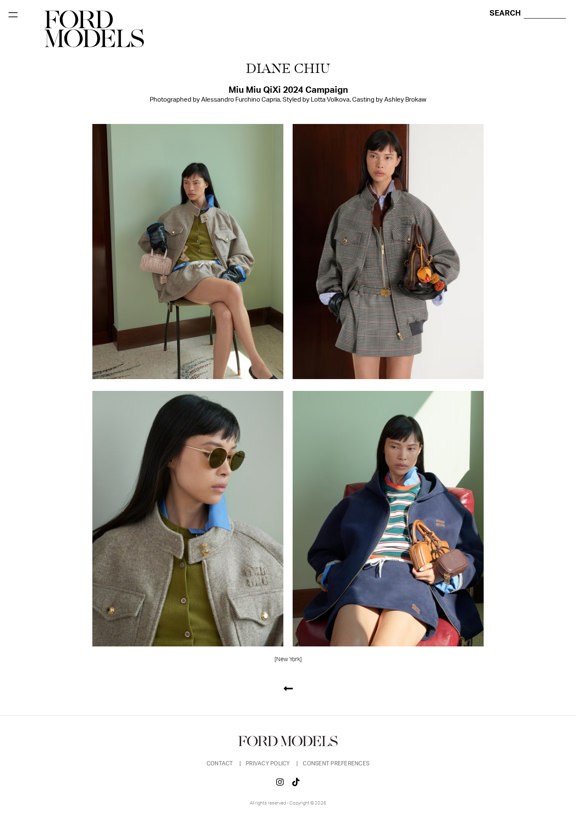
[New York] (288, 659)
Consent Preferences (336, 764)
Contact (220, 764)
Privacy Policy (268, 764)
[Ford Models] (94, 28)
